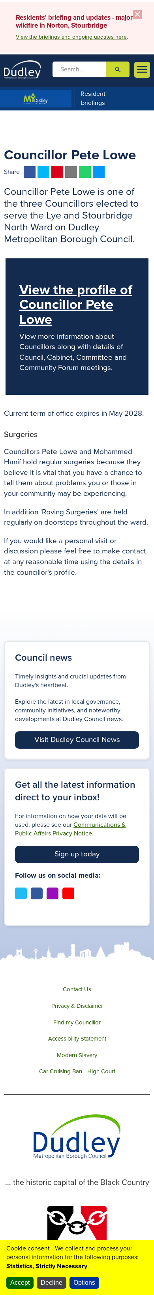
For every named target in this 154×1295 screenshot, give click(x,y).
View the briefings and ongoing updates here (71, 37)
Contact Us (77, 989)
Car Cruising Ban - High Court (77, 1071)
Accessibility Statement (77, 1038)
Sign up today (77, 854)
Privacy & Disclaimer (77, 1005)
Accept (20, 1282)
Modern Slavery (77, 1055)
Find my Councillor (77, 1022)
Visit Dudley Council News (77, 739)
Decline (51, 1282)
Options (84, 1282)
